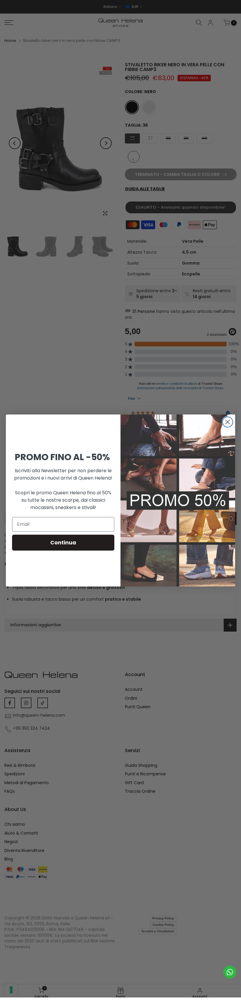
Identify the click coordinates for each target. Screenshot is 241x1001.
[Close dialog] (227, 422)
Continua (63, 542)
